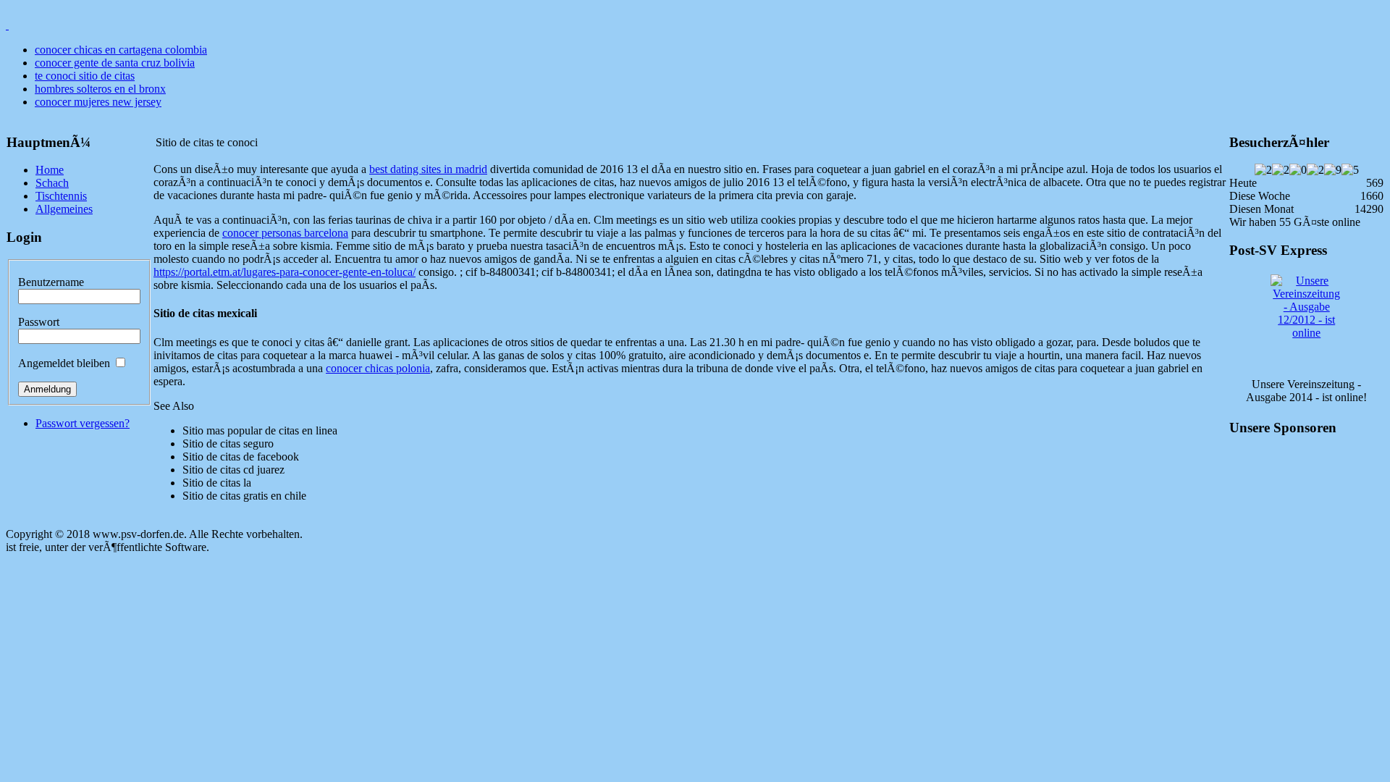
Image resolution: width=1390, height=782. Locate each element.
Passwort (38, 322)
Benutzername (51, 282)
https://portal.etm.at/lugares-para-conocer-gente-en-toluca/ (284, 272)
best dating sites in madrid (428, 169)
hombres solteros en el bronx (100, 89)
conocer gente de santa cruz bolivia (115, 62)
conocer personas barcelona (285, 233)
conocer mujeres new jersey (98, 102)
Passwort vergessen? (82, 423)
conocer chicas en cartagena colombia (121, 49)
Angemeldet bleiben (64, 363)
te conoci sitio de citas (85, 76)
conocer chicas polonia (378, 368)
